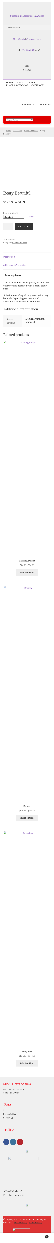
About (21, 82)
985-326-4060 (27, 50)
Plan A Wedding (17, 85)
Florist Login (19, 39)
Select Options (10, 212)
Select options (27, 572)
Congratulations (31, 130)
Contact (37, 85)
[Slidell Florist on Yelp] (28, 5)
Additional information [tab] (14, 265)
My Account (9, 1238)
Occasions (17, 130)
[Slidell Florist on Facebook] (25, 5)
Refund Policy (35, 1222)
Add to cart (24, 226)
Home (10, 82)
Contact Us (8, 1117)
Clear (31, 216)
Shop (32, 82)
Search (27, 1238)
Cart (41, 1236)
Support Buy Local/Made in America (27, 16)
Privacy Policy (20, 1222)
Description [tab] (9, 256)
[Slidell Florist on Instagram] (27, 5)
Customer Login (33, 39)
